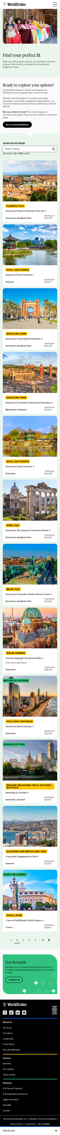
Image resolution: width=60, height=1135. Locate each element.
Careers (7, 1058)
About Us (7, 1022)
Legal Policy (30, 1124)
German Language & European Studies (24, 658)
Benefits (7, 1063)
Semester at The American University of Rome (27, 530)
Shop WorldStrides (11, 1050)
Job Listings (8, 1069)
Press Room (8, 1044)
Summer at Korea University (19, 274)
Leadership (8, 1039)
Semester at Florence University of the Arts (25, 211)
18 (44, 941)
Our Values (8, 1033)
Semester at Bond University (19, 726)
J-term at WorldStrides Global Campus (24, 920)
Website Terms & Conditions (43, 1119)
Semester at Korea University (19, 466)
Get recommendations (17, 124)
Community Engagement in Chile (21, 856)
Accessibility (44, 1124)
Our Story (7, 1028)
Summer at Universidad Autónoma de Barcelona (28, 402)
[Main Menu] (55, 4)
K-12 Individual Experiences (15, 1094)
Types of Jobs (9, 1074)
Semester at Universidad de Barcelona (23, 338)
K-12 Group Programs (12, 1088)
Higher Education (11, 1099)
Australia (7, 1105)
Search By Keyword (14, 143)
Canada (6, 1110)
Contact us (14, 980)
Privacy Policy (16, 1124)
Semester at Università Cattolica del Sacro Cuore (28, 594)
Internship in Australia (16, 792)
